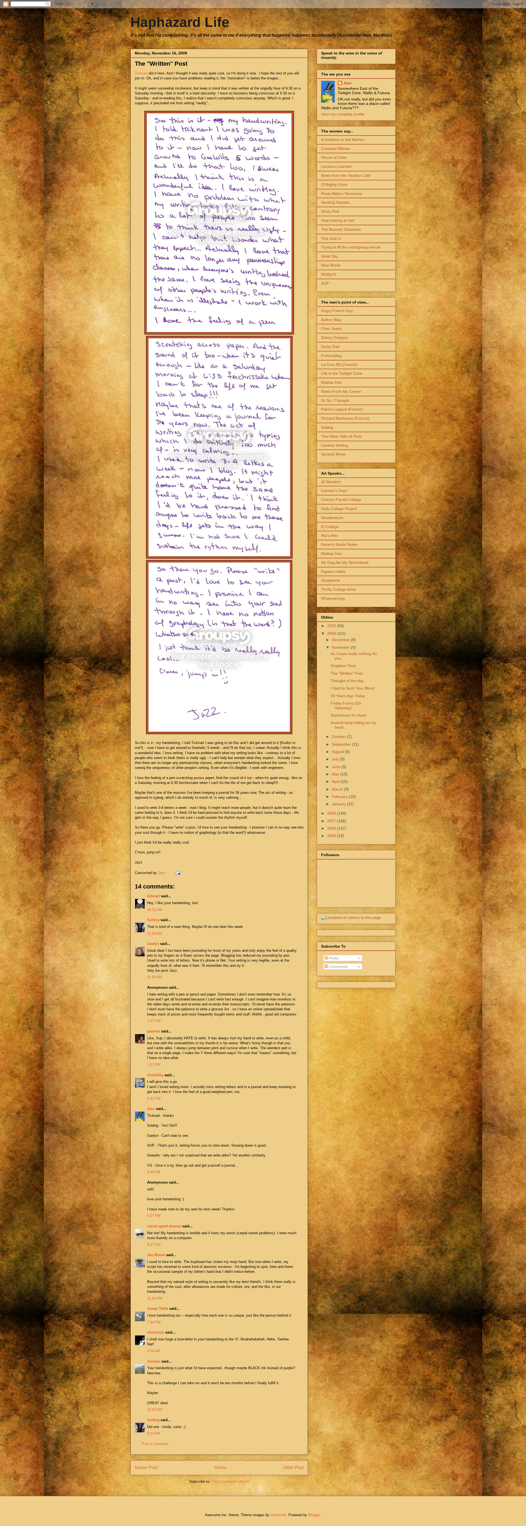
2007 (332, 821)
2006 (332, 828)
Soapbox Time (343, 666)
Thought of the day (347, 681)
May (336, 774)
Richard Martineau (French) (345, 418)
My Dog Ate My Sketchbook (345, 562)
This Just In (331, 238)
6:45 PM (154, 1099)
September (342, 744)
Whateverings (333, 598)
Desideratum (332, 517)
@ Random (331, 482)
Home (220, 1467)
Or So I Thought (335, 400)
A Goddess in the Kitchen (343, 139)
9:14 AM (153, 1433)
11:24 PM (154, 1298)
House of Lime (333, 157)
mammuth (278, 1515)
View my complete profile (342, 114)
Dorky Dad (330, 346)
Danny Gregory (334, 337)
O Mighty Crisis (334, 184)
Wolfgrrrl (328, 274)
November (341, 647)
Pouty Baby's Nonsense (341, 193)
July (336, 759)
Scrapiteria (330, 580)
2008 (332, 813)
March (338, 789)
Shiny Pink (330, 211)
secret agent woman (164, 1226)
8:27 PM (154, 1245)
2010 (332, 626)
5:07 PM (154, 1216)
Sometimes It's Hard (348, 715)
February (340, 796)
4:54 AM (153, 1351)
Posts (333, 958)
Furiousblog (331, 355)
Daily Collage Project (339, 508)
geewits (153, 1031)
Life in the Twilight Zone (341, 373)
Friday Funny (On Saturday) (346, 705)
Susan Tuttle (157, 1308)
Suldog (153, 920)
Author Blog (331, 320)
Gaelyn (153, 944)
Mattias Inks (331, 382)
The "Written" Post (346, 673)
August (338, 751)
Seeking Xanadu (335, 202)
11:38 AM (154, 977)
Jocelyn (153, 1361)
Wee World (330, 265)
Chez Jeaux (331, 328)
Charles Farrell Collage (341, 499)
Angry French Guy (337, 310)
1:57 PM (154, 1065)
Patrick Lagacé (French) (342, 409)
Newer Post (146, 1467)
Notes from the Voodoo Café (345, 175)
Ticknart (141, 73)
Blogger (314, 1515)
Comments (338, 966)
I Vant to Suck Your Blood (353, 688)
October (339, 736)
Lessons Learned (336, 166)
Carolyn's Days (334, 490)
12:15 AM (154, 1409)
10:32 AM (154, 910)
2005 (332, 835)
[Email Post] (178, 873)
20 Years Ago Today (348, 696)
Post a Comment (155, 1444)
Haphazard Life (179, 22)
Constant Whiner (335, 148)
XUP (325, 283)
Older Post (293, 1467)
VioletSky (155, 1075)
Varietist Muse (333, 454)
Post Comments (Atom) (230, 1481)
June (336, 767)
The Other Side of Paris (341, 436)
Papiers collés (333, 571)
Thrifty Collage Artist (338, 589)
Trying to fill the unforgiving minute (351, 247)
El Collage (330, 526)
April (336, 781)
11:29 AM (154, 933)
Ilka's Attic (329, 535)
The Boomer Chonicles (341, 229)
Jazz (151, 1109)
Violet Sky (329, 256)
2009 (332, 633)
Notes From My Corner (341, 391)
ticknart (153, 896)
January (339, 804)
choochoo (155, 1332)
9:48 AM (153, 1172)
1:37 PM (154, 1021)
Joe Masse (156, 1255)
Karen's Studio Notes (339, 544)
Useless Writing (334, 445)
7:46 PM (154, 1322)
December (341, 639)
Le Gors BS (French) (339, 364)
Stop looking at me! (338, 220)
